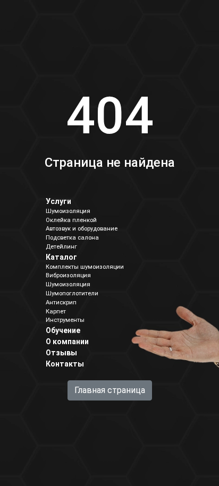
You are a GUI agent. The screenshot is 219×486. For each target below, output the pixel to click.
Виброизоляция (68, 275)
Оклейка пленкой (71, 220)
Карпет (56, 311)
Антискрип (61, 302)
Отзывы (61, 352)
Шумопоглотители (72, 293)
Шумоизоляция (68, 211)
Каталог (61, 257)
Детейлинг (61, 246)
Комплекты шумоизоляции (85, 266)
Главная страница (109, 390)
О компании (67, 341)
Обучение (63, 330)
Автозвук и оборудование (81, 228)
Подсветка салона (72, 237)
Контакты (65, 364)
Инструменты (65, 320)
